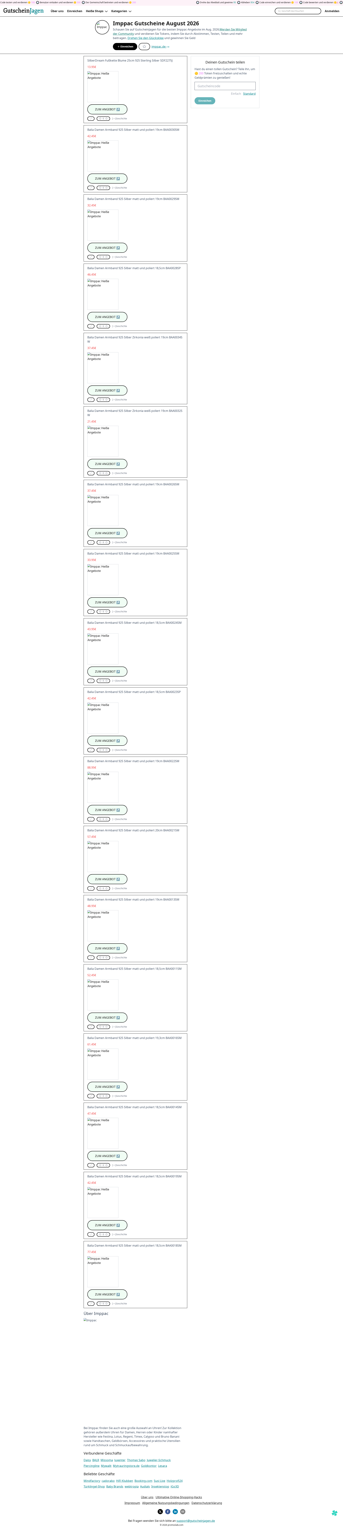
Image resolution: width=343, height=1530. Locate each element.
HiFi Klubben (124, 1481)
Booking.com (143, 1481)
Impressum (132, 1503)
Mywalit (106, 1466)
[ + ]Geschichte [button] (119, 118)
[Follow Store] (144, 46)
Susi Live (159, 1481)
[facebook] (167, 1511)
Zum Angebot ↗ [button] (107, 109)
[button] (91, 118)
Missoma (107, 1460)
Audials (145, 1486)
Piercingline (92, 1466)
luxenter (120, 1460)
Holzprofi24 (175, 1481)
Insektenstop (160, 1486)
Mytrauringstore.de (126, 1466)
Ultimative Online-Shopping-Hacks (179, 1497)
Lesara (162, 1466)
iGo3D (175, 1486)
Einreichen (126, 46)
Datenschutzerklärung (207, 1503)
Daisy (87, 1460)
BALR (95, 1460)
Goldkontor (149, 1466)
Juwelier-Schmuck (159, 1460)
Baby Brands (114, 1486)
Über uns (147, 1497)
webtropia (132, 1486)
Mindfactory (92, 1481)
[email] (182, 1511)
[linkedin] (175, 1511)
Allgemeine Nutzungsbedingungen (165, 1503)
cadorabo (108, 1481)
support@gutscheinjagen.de (196, 1521)
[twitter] (160, 1511)
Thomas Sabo (136, 1460)
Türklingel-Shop (94, 1486)
